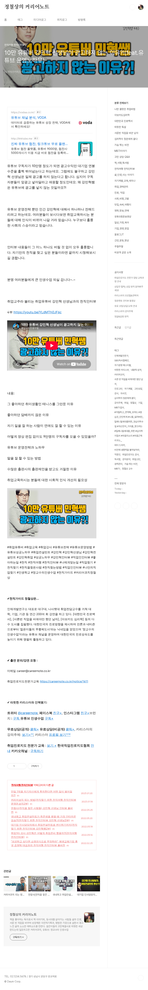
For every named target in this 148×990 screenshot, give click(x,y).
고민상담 (138, 388)
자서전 (123, 393)
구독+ (49, 718)
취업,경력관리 (121, 186)
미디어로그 (40, 20)
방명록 (82, 20)
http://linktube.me (21, 138)
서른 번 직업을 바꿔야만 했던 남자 (128, 381)
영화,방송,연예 (121, 210)
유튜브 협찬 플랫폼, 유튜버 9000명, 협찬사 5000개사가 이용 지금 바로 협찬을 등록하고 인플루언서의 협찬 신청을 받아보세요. (40, 151)
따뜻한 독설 (120, 127)
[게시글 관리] (22, 766)
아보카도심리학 (122, 115)
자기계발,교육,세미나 (124, 180)
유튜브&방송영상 (122, 216)
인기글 (128, 327)
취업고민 (136, 459)
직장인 (117, 454)
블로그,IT (119, 234)
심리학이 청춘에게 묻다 (126, 139)
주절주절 (118, 246)
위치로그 (62, 20)
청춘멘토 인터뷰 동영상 (124, 300)
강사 (116, 393)
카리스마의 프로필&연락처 (126, 295)
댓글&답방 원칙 (121, 316)
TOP (141, 978)
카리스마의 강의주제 (123, 311)
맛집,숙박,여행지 (122, 204)
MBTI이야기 (120, 150)
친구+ (85, 713)
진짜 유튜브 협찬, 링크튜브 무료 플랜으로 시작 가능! (39, 144)
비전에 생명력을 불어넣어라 (126, 450)
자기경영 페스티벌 (122, 365)
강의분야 (126, 459)
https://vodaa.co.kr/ (23, 112)
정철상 (133, 402)
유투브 (134, 506)
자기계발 (128, 388)
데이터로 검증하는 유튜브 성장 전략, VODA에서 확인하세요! (40, 124)
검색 (132, 7)
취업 (126, 402)
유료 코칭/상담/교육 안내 (125, 306)
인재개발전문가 (121, 355)
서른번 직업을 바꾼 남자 (126, 133)
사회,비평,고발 (121, 198)
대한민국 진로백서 (123, 121)
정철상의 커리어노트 (26, 7)
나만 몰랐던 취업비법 (124, 109)
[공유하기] (18, 766)
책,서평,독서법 (121, 162)
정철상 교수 (127, 468)
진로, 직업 (119, 192)
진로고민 (118, 388)
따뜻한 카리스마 (121, 370)
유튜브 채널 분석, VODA (28, 117)
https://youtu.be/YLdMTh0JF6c (38, 312)
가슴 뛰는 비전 (121, 144)
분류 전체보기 (121, 102)
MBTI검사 (119, 407)
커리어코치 (119, 374)
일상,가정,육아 (121, 222)
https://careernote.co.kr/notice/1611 (64, 681)
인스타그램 (126, 506)
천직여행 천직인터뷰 (22, 784)
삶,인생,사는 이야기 (124, 174)
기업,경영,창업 (121, 228)
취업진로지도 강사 (130, 454)
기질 (140, 402)
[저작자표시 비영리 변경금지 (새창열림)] (47, 766)
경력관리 (118, 464)
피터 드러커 (119, 445)
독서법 (117, 459)
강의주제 (118, 402)
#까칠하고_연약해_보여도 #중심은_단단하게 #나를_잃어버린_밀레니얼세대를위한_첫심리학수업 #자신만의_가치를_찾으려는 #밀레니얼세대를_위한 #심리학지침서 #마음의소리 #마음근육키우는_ (128, 426)
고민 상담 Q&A (122, 156)
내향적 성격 (136, 370)
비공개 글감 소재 (122, 252)
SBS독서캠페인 (121, 360)
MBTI (117, 468)
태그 (20, 20)
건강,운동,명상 (121, 240)
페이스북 (117, 506)
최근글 (117, 327)
